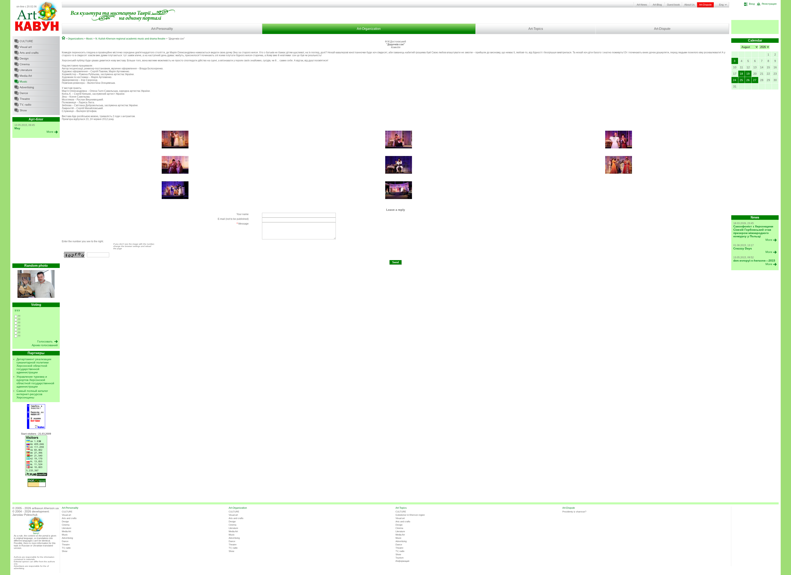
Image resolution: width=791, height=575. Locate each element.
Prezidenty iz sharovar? (574, 511)
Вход (752, 3)
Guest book (673, 4)
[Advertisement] (36, 201)
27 (754, 80)
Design (24, 58)
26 (748, 80)
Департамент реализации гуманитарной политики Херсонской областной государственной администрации (33, 365)
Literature (26, 70)
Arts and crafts (29, 52)
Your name (242, 214)
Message (243, 223)
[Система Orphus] (36, 428)
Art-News (642, 4)
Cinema (25, 64)
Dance (24, 93)
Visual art (26, 47)
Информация (402, 561)
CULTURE (26, 41)
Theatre (25, 98)
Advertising (27, 87)
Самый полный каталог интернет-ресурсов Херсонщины (32, 394)
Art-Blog (657, 4)
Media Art (26, 75)
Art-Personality (162, 28)
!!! (18, 316)
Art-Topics (535, 28)
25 (741, 80)
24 (734, 80)
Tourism (400, 557)
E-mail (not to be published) (233, 219)
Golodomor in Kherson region (410, 515)
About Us (689, 4)
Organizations (75, 38)
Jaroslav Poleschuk (24, 514)
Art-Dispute (705, 4)
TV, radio (25, 104)
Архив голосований (45, 345)
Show (23, 110)
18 (741, 73)
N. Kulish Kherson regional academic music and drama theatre (130, 38)
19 (748, 73)
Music (23, 81)
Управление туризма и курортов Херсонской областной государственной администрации (35, 381)
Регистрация (769, 3)
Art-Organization (369, 28)
